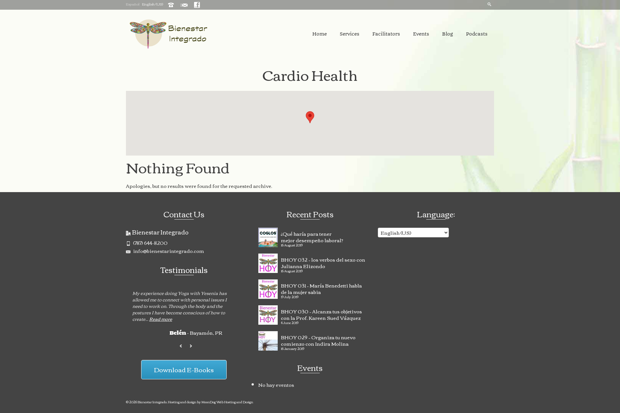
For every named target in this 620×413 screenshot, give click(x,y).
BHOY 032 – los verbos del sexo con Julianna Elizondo (323, 262)
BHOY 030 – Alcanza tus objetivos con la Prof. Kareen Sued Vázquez (321, 314)
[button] (310, 117)
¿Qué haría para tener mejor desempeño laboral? (312, 236)
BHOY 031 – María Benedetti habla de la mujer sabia (321, 288)
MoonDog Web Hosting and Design (227, 402)
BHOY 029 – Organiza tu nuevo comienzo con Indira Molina (318, 339)
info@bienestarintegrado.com (168, 250)
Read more (160, 319)
